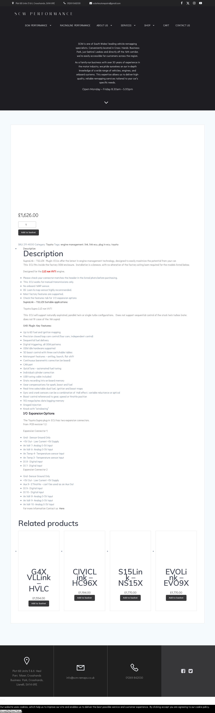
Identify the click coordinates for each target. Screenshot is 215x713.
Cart (166, 25)
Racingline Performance (75, 25)
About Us (102, 25)
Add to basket (28, 232)
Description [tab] (29, 248)
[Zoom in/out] (0, 699)
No (8, 711)
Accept (3, 711)
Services (126, 25)
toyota (114, 244)
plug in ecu (104, 244)
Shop (147, 25)
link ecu (93, 244)
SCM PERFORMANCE (36, 25)
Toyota (49, 244)
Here (61, 508)
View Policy (16, 711)
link (86, 244)
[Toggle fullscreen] (1, 699)
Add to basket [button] (38, 603)
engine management (72, 244)
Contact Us (182, 25)
